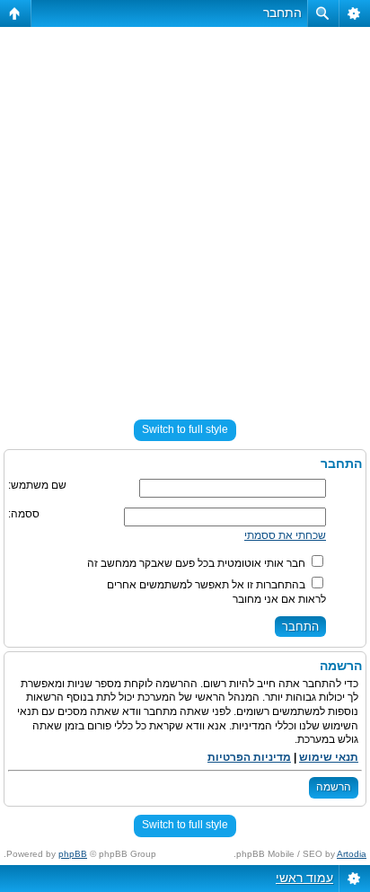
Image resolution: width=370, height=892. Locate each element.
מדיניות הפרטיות (249, 757)
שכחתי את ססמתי (285, 535)
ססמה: (24, 514)
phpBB (72, 854)
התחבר (282, 12)
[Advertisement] (185, 216)
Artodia (351, 854)
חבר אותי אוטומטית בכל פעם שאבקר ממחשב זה (197, 563)
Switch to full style (185, 429)
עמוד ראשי (304, 877)
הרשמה (333, 787)
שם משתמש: (37, 485)
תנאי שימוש (328, 757)
